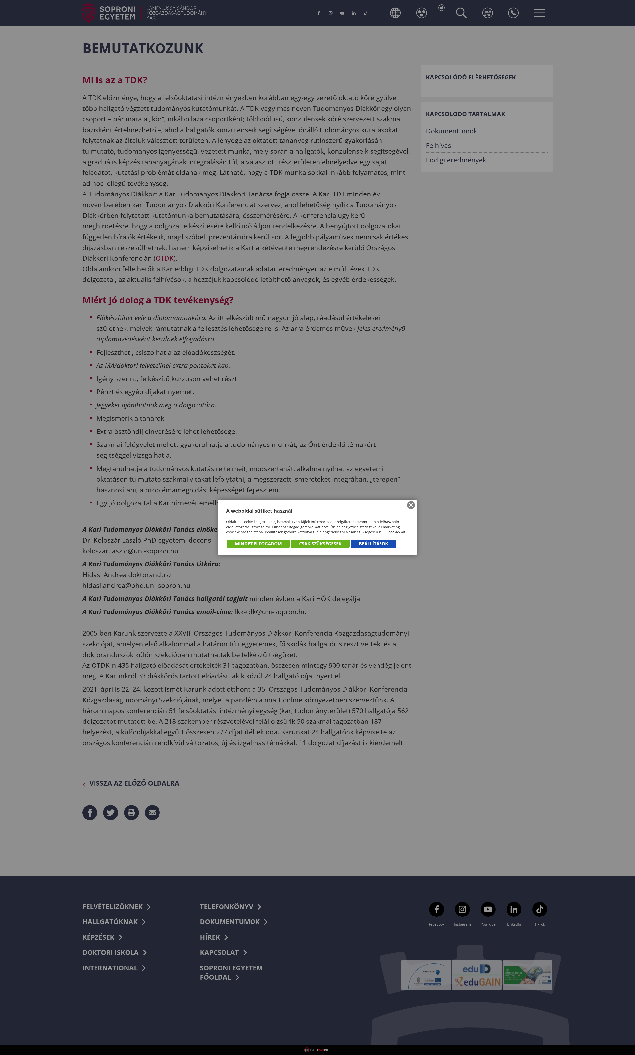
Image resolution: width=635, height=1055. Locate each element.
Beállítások (373, 544)
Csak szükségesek (320, 544)
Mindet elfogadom (258, 544)
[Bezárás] (411, 505)
